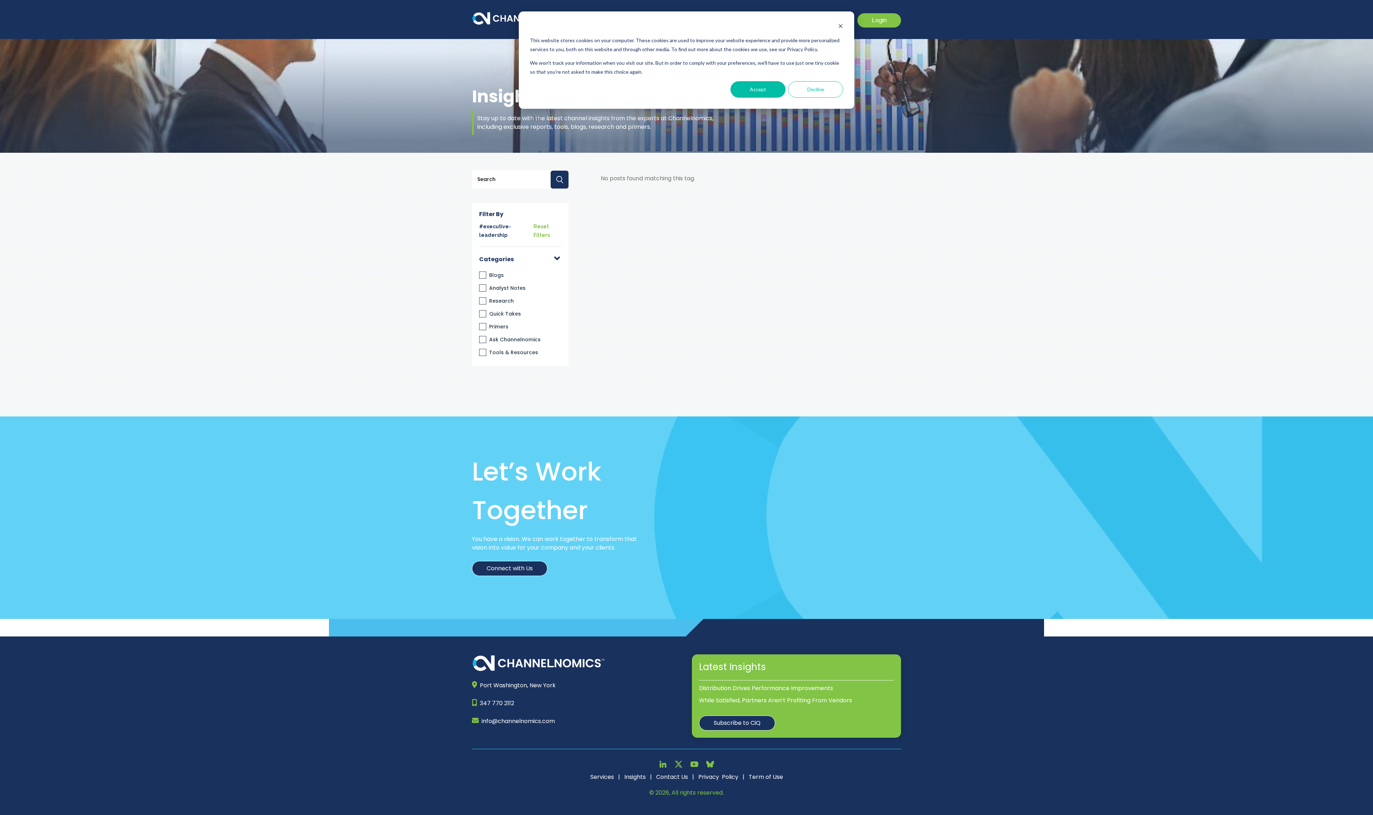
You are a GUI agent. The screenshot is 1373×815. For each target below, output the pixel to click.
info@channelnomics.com (518, 721)
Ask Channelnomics (515, 339)
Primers (498, 326)
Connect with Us (510, 568)
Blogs (496, 275)
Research (501, 300)
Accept (758, 89)
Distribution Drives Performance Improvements (766, 688)
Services (602, 777)
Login (879, 20)
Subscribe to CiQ (737, 723)
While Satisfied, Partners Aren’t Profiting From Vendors (775, 700)
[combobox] (520, 180)
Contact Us (672, 777)
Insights (635, 777)
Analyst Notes (507, 288)
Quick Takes (505, 313)
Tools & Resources (513, 352)
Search (560, 180)
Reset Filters (541, 231)
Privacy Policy (718, 777)
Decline (815, 89)
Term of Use (766, 777)
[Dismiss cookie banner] (840, 27)
